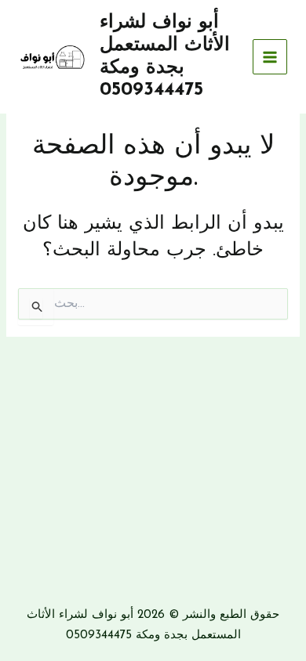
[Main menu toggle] (270, 56)
